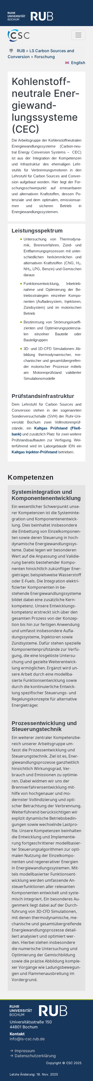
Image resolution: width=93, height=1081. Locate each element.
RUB (21, 50)
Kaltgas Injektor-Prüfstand (34, 452)
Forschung (44, 56)
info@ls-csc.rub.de (27, 1038)
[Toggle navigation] (78, 35)
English (78, 62)
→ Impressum (22, 1050)
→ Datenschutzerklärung (33, 1055)
